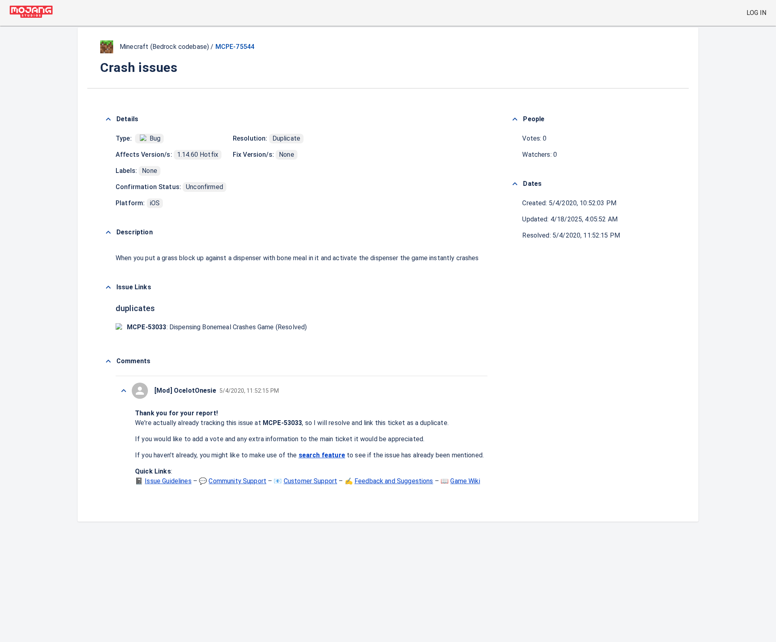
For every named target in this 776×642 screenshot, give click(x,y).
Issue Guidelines (168, 481)
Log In (756, 13)
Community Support (237, 481)
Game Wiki (465, 481)
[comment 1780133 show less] (124, 391)
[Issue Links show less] (108, 287)
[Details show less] (108, 119)
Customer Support (310, 481)
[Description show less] (108, 232)
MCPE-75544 (235, 47)
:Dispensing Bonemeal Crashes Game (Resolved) (217, 327)
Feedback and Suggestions (393, 481)
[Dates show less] (515, 184)
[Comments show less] (108, 361)
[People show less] (515, 119)
